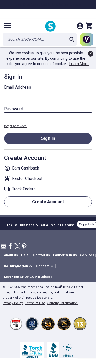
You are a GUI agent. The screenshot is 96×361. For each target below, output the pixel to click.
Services (87, 255)
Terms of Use (35, 303)
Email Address (17, 87)
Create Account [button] (48, 201)
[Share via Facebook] (10, 246)
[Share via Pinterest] (24, 246)
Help (24, 255)
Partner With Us (65, 255)
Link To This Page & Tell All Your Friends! (39, 224)
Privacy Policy (13, 303)
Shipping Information (62, 303)
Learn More (79, 64)
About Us (11, 255)
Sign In (48, 138)
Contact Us (41, 255)
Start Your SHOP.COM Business (28, 277)
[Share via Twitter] (17, 246)
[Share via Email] (3, 247)
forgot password (15, 126)
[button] (18, 266)
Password (13, 109)
